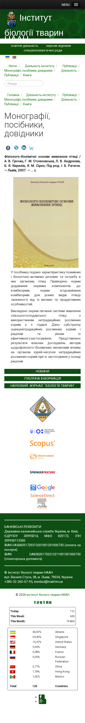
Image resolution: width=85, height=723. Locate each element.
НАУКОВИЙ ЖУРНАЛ (26, 386)
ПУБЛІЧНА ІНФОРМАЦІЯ (42, 378)
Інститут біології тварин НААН (48, 594)
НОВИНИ (42, 371)
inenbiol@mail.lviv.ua (48, 582)
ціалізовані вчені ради (45, 50)
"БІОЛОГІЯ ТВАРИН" (60, 386)
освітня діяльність (24, 46)
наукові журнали (58, 46)
